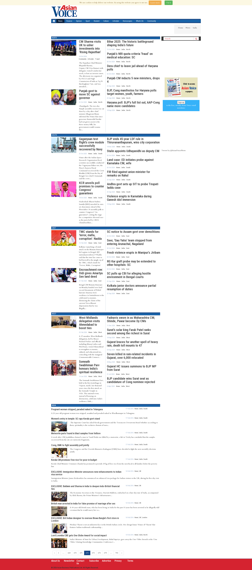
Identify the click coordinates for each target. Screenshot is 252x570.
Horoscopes (127, 21)
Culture (106, 21)
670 (75, 553)
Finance (69, 21)
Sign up (181, 102)
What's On (139, 21)
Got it (168, 2)
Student (96, 21)
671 (81, 553)
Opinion (79, 21)
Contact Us (80, 562)
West (54, 314)
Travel (97, 59)
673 (93, 553)
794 (116, 553)
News (60, 21)
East (54, 228)
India (95, 102)
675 (105, 553)
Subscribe (94, 560)
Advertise (106, 560)
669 (69, 553)
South (54, 135)
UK (140, 471)
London (144, 517)
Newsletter (69, 560)
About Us (55, 560)
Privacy (118, 560)
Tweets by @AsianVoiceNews (173, 150)
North (54, 38)
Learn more (155, 2)
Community (151, 21)
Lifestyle (116, 21)
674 (99, 553)
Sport (88, 21)
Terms (130, 560)
